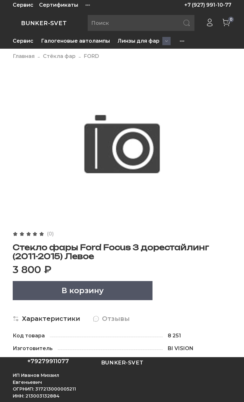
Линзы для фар (138, 41)
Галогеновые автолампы (75, 41)
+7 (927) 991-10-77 (207, 5)
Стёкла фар (59, 56)
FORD (91, 56)
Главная (24, 56)
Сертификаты (58, 5)
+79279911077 (48, 361)
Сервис (23, 5)
